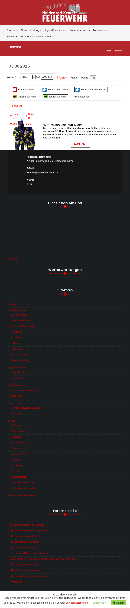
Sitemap (15, 471)
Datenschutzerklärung (22, 482)
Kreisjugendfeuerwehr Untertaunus (29, 576)
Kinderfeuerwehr (79, 30)
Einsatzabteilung (30, 30)
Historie (15, 343)
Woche (84, 77)
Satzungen (16, 413)
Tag (93, 77)
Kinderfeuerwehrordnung (23, 390)
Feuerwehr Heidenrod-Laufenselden (29, 530)
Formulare (16, 437)
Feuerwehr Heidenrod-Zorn (24, 536)
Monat (74, 77)
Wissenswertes (18, 442)
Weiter (10, 77)
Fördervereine (101, 30)
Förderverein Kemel (58, 89)
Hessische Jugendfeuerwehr (25, 570)
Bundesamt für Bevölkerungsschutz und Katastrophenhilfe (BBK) (43, 559)
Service (11, 36)
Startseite (12, 30)
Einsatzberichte (19, 354)
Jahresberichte (18, 454)
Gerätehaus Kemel (20, 320)
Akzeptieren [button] (118, 603)
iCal (13, 125)
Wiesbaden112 (18, 581)
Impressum (17, 465)
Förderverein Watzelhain (93, 89)
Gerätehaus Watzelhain (23, 326)
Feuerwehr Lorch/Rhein (23, 547)
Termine (15, 448)
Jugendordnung (19, 372)
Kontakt (80, 143)
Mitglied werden (19, 431)
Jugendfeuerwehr (55, 30)
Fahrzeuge (16, 332)
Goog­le (15, 117)
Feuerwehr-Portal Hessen (24, 564)
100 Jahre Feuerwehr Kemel (36, 36)
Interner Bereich (19, 477)
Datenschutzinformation (23, 488)
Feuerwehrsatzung (20, 360)
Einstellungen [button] (100, 602)
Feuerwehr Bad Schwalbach (25, 542)
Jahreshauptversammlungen (25, 408)
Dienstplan (16, 349)
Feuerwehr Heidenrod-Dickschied (27, 524)
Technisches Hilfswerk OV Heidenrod (29, 553)
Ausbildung (16, 337)
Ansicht (62, 78)
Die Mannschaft (19, 314)
